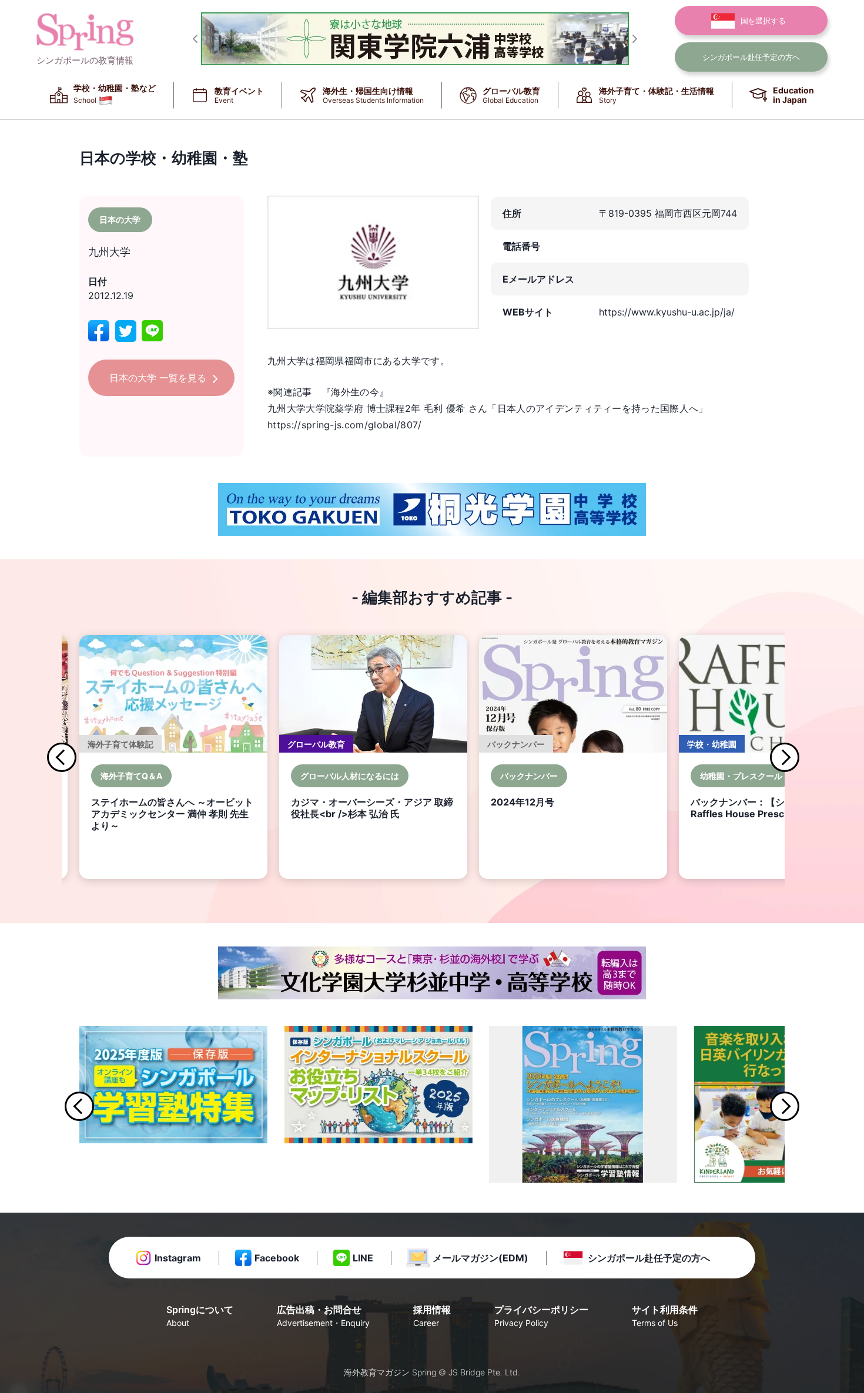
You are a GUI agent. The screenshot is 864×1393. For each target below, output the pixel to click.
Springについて (199, 1316)
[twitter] (125, 331)
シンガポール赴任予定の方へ (649, 1258)
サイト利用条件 (665, 1316)
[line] (152, 331)
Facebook (276, 1258)
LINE (363, 1258)
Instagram (178, 1258)
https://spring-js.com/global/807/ (344, 425)
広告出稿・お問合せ (323, 1316)
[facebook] (98, 331)
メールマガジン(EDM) (480, 1258)
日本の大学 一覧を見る (157, 378)
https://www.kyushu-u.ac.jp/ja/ (667, 312)
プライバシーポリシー (541, 1316)
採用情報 (432, 1316)
